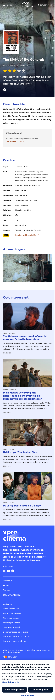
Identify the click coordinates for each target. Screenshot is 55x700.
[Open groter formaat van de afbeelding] (27, 268)
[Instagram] (4, 570)
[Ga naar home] (27, 4)
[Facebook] (12, 570)
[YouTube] (8, 570)
